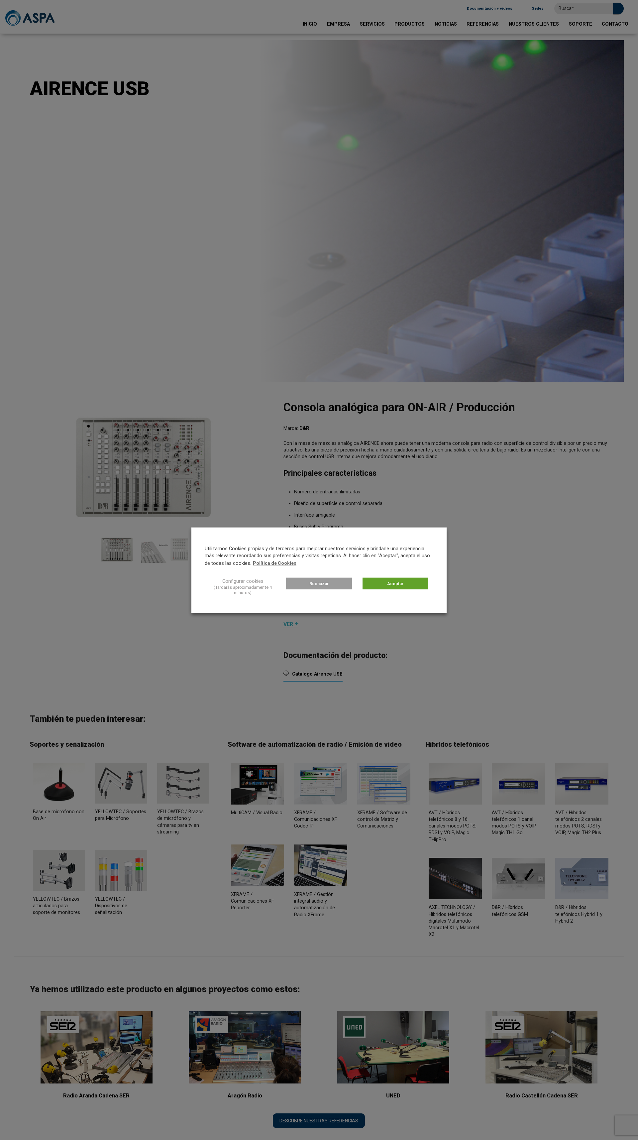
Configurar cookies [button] (243, 581)
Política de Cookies (274, 563)
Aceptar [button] (395, 583)
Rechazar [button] (319, 583)
